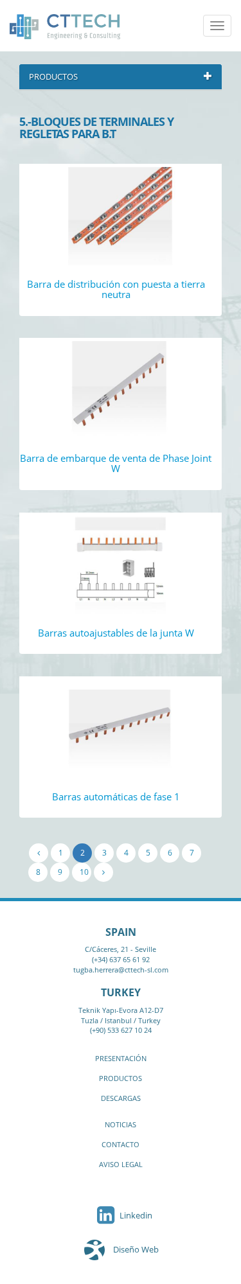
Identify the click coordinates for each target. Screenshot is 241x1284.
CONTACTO (120, 1144)
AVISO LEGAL (121, 1164)
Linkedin (135, 1215)
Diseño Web (136, 1249)
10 (84, 871)
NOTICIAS (120, 1124)
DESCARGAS (121, 1098)
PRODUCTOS (120, 1078)
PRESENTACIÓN (121, 1058)
